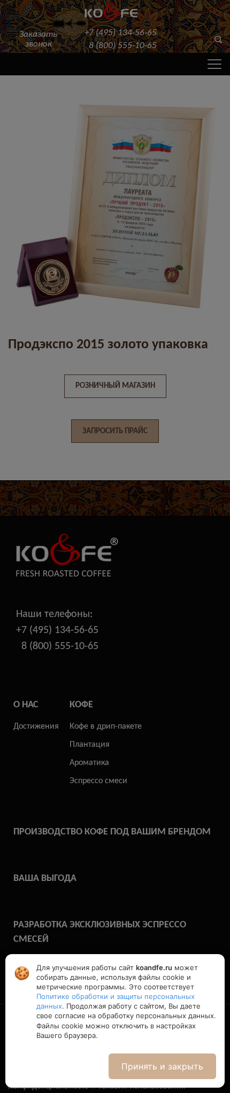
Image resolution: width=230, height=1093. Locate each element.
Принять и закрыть (162, 1066)
